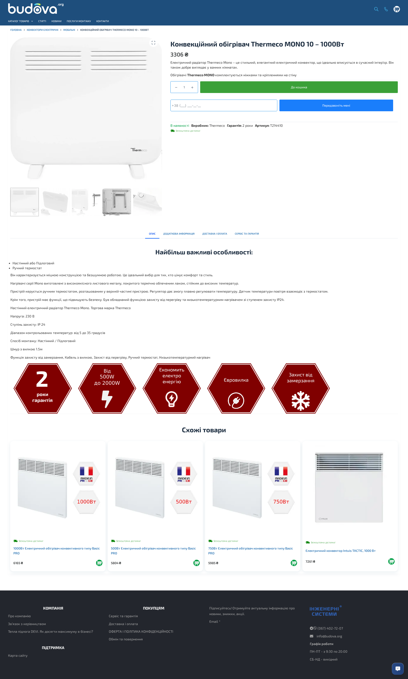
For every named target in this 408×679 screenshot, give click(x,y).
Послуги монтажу (79, 21)
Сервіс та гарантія (247, 233)
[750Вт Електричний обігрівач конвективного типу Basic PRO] (252, 488)
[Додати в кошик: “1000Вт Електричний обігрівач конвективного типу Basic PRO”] (99, 563)
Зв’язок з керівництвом (27, 624)
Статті (42, 21)
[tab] (152, 233)
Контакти (102, 21)
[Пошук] (375, 8)
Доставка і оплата (214, 233)
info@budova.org (329, 636)
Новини (56, 21)
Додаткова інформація (179, 233)
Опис (152, 233)
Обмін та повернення (126, 639)
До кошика (299, 87)
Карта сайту (18, 655)
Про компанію (19, 616)
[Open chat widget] (398, 669)
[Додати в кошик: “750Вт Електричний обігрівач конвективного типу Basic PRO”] (294, 563)
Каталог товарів (18, 21)
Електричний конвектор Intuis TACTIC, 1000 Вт (341, 550)
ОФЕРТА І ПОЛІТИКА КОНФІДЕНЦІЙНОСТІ (141, 631)
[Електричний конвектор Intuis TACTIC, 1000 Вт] (350, 489)
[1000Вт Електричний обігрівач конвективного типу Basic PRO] (57, 488)
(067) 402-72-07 (330, 628)
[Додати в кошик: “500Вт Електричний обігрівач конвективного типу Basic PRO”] (196, 563)
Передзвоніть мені (336, 105)
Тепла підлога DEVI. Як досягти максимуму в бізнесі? (50, 631)
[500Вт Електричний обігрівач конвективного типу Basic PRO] (155, 488)
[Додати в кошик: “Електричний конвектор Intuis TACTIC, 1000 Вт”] (391, 561)
